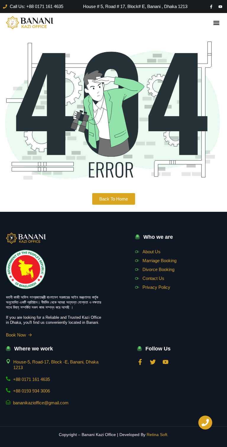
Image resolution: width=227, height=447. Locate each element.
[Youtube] (220, 6)
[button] (216, 23)
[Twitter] (153, 362)
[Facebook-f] (211, 6)
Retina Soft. (157, 434)
